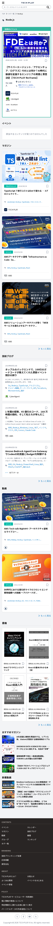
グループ (5, 839)
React (28, 268)
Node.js (14, 268)
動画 (3, 835)
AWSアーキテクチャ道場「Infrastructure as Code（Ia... (25, 258)
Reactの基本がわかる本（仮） (38, 668)
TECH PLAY (13, 209)
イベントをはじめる (35, 880)
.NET (36, 427)
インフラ (42, 427)
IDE (15, 430)
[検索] (48, 7)
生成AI (31, 85)
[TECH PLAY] (27, 3)
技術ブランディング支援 (11, 856)
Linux (31, 427)
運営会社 (5, 864)
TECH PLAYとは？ (9, 876)
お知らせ (30, 876)
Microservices (14, 390)
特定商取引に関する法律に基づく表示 (17, 905)
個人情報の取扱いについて (12, 901)
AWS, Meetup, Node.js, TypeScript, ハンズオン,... (24, 540)
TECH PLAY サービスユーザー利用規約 (17, 897)
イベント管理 (7, 884)
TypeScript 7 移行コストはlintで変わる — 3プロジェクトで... (26, 192)
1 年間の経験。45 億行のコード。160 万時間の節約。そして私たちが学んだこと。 (26, 414)
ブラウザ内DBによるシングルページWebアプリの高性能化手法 (38, 715)
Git (14, 464)
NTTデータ (14, 472)
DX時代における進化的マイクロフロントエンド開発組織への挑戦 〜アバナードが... (26, 591)
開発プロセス (23, 85)
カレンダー (31, 827)
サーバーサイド (26, 388)
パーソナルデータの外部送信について (17, 909)
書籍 (29, 835)
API (34, 388)
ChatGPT (18, 467)
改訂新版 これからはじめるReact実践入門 (14, 714)
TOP (3, 14)
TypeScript (21, 268)
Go (9, 385)
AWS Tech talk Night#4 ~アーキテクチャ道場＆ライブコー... (26, 530)
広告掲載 (5, 860)
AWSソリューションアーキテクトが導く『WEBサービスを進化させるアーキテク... (26, 324)
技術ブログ (31, 831)
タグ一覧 (11, 14)
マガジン (5, 831)
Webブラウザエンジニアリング (14, 668)
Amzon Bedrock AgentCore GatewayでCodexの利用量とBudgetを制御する (26, 452)
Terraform (41, 388)
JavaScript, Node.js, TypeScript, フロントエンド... (24, 202)
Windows (24, 427)
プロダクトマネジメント (26, 87)
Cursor (21, 430)
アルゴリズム (34, 385)
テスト (11, 430)
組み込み (26, 467)
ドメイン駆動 (13, 388)
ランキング (31, 839)
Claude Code (30, 430)
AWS (8, 268)
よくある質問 (7, 880)
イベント (5, 827)
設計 (22, 390)
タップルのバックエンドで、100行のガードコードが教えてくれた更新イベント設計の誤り (26, 372)
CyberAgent (14, 396)
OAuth (11, 467)
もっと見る (46, 348)
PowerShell (28, 464)
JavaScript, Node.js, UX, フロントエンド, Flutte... (24, 601)
